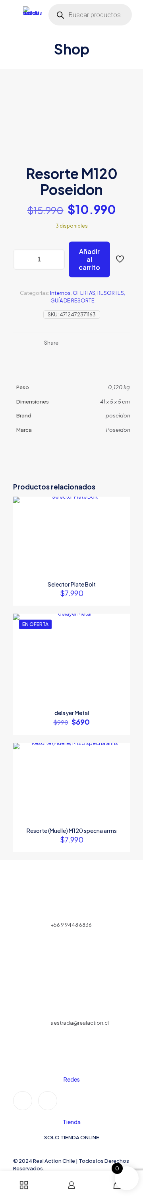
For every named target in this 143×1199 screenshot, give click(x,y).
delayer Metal (71, 712)
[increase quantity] (56, 259)
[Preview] (121, 540)
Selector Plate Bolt (72, 584)
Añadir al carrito (89, 259)
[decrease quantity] (22, 259)
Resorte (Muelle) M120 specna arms (72, 830)
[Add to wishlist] (121, 529)
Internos (60, 293)
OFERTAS (84, 293)
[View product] (121, 517)
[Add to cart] (121, 506)
